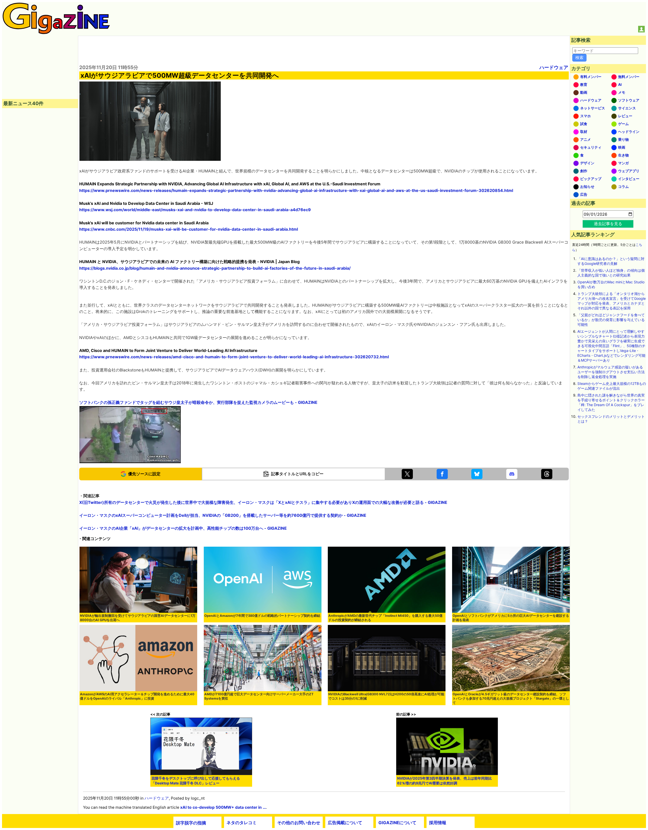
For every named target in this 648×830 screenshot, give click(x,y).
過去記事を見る (608, 223)
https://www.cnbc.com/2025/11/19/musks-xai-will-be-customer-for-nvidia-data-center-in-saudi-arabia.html (188, 229)
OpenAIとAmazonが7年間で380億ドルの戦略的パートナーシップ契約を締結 (262, 616)
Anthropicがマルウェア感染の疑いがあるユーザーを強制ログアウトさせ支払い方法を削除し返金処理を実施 (611, 372)
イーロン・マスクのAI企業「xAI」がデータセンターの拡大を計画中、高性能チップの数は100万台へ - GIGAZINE (183, 528)
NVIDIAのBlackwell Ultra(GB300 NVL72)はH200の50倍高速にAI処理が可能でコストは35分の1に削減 (386, 696)
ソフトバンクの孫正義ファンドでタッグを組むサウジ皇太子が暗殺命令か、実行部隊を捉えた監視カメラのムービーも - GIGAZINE (198, 402)
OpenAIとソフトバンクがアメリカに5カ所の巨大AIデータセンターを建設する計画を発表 (511, 618)
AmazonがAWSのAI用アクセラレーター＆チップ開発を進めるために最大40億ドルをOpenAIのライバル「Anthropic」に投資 (137, 696)
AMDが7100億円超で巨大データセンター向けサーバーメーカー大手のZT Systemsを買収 (259, 696)
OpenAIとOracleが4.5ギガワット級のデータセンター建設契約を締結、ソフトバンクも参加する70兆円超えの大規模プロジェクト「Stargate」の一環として (511, 698)
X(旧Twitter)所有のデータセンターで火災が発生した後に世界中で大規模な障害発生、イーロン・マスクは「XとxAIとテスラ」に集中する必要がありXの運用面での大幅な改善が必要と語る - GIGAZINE (263, 502)
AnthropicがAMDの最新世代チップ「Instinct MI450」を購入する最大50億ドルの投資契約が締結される (385, 618)
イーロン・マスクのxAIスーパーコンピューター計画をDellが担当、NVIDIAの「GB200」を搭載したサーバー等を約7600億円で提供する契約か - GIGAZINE (222, 515)
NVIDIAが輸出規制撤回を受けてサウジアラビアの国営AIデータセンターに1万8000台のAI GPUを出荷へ (137, 618)
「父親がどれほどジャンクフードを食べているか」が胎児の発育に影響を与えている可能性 (611, 320)
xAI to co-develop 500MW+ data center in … (223, 807)
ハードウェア (553, 67)
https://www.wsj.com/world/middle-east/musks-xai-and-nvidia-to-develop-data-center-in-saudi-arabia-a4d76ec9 (195, 209)
